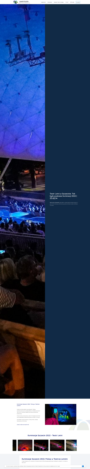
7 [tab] (39, 452)
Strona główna (16, 1)
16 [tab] (51, 452)
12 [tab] (46, 452)
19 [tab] (55, 452)
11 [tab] (44, 452)
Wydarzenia (43, 2)
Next (77, 445)
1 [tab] (30, 452)
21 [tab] (58, 452)
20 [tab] (57, 452)
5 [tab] (36, 452)
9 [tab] (41, 452)
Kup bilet (78, 2)
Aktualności (50, 2)
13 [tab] (47, 452)
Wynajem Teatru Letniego (59, 2)
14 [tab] (48, 452)
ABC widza (72, 2)
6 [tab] (37, 452)
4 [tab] (34, 452)
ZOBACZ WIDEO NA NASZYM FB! (23, 424)
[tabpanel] (20, 445)
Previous (11, 445)
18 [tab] (54, 452)
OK (82, 466)
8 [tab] (40, 452)
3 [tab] (33, 452)
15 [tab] (50, 452)
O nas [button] (67, 2)
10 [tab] (43, 452)
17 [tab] (53, 452)
